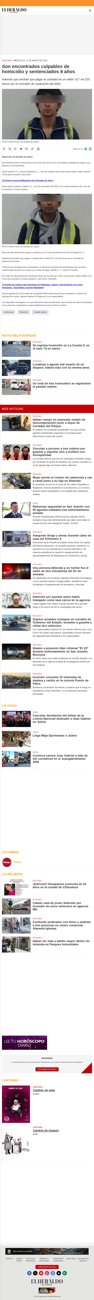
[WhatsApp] (15, 149)
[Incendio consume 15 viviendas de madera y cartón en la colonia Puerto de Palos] (16, 686)
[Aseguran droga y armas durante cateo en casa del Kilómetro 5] (16, 545)
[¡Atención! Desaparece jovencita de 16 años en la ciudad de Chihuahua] (16, 887)
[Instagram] (47, 1273)
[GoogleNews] (53, 1273)
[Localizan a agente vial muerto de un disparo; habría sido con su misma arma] (16, 368)
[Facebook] (4, 149)
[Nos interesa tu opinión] (47, 1251)
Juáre (50, 181)
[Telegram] (21, 149)
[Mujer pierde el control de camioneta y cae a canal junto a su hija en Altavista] (16, 486)
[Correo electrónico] (26, 149)
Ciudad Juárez (40, 312)
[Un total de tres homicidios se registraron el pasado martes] (16, 387)
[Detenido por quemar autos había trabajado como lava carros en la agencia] (16, 602)
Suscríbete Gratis (47, 1069)
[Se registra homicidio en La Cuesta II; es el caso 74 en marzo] (16, 349)
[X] (10, 149)
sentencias (8, 312)
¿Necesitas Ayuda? (47, 1267)
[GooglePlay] (64, 1273)
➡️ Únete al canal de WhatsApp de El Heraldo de (24, 181)
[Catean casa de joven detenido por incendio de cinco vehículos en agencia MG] (16, 906)
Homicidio (23, 312)
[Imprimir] (38, 149)
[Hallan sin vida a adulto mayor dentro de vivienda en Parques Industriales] (16, 944)
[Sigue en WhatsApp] (86, 149)
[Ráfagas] (7, 862)
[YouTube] (41, 1273)
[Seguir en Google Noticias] (90, 149)
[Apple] (59, 1273)
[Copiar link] (32, 149)
